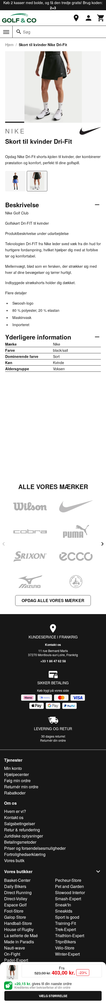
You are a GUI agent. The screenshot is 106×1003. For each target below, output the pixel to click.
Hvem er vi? (15, 811)
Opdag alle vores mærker (53, 600)
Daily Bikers (15, 886)
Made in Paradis (19, 942)
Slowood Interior (70, 892)
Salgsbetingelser (19, 823)
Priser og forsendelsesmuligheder (35, 848)
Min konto (13, 768)
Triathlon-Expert (69, 935)
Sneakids (63, 911)
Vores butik (14, 860)
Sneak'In (63, 905)
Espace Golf (15, 905)
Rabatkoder (14, 793)
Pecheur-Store (68, 880)
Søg (26, 32)
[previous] (3, 543)
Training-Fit (65, 923)
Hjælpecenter (16, 774)
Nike (15, 131)
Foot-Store (13, 911)
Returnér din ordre (53, 740)
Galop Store (15, 917)
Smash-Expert (68, 899)
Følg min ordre (17, 780)
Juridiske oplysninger (23, 836)
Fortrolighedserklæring (25, 854)
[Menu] (6, 32)
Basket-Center (17, 880)
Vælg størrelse (53, 996)
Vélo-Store (64, 948)
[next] (102, 543)
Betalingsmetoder (20, 842)
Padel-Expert (16, 960)
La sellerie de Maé (21, 935)
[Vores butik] (76, 18)
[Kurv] (101, 18)
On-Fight (12, 954)
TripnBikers (65, 942)
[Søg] (19, 32)
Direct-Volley (15, 899)
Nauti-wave (14, 948)
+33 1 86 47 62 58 (53, 661)
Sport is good (67, 917)
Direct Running (18, 892)
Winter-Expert (67, 954)
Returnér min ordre (21, 787)
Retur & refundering (22, 830)
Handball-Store (18, 923)
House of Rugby (19, 929)
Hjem (9, 44)
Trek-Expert (65, 929)
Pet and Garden (69, 886)
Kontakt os (53, 645)
